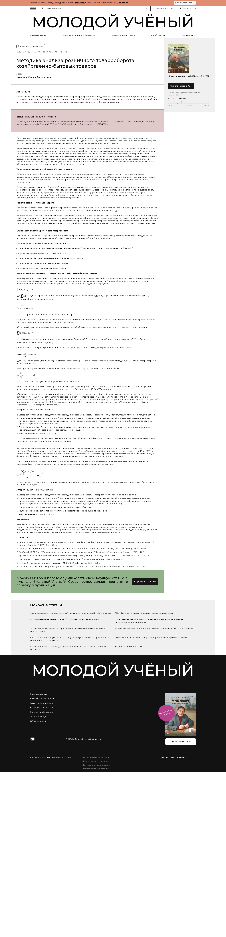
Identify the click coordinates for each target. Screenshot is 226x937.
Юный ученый (158, 35)
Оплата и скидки (38, 717)
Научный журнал (38, 35)
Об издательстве (38, 721)
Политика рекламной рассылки (95, 769)
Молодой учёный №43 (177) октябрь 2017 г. (188, 77)
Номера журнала (38, 694)
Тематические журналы (123, 35)
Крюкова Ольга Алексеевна (34, 77)
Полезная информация (41, 712)
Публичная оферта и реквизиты (95, 757)
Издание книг (189, 35)
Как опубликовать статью (42, 707)
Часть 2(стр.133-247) (178, 98)
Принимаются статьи (166, 712)
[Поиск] (146, 8)
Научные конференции (42, 698)
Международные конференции (79, 35)
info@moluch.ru (188, 8)
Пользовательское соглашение (95, 761)
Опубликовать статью (184, 3)
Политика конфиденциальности (96, 765)
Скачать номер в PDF (181, 86)
